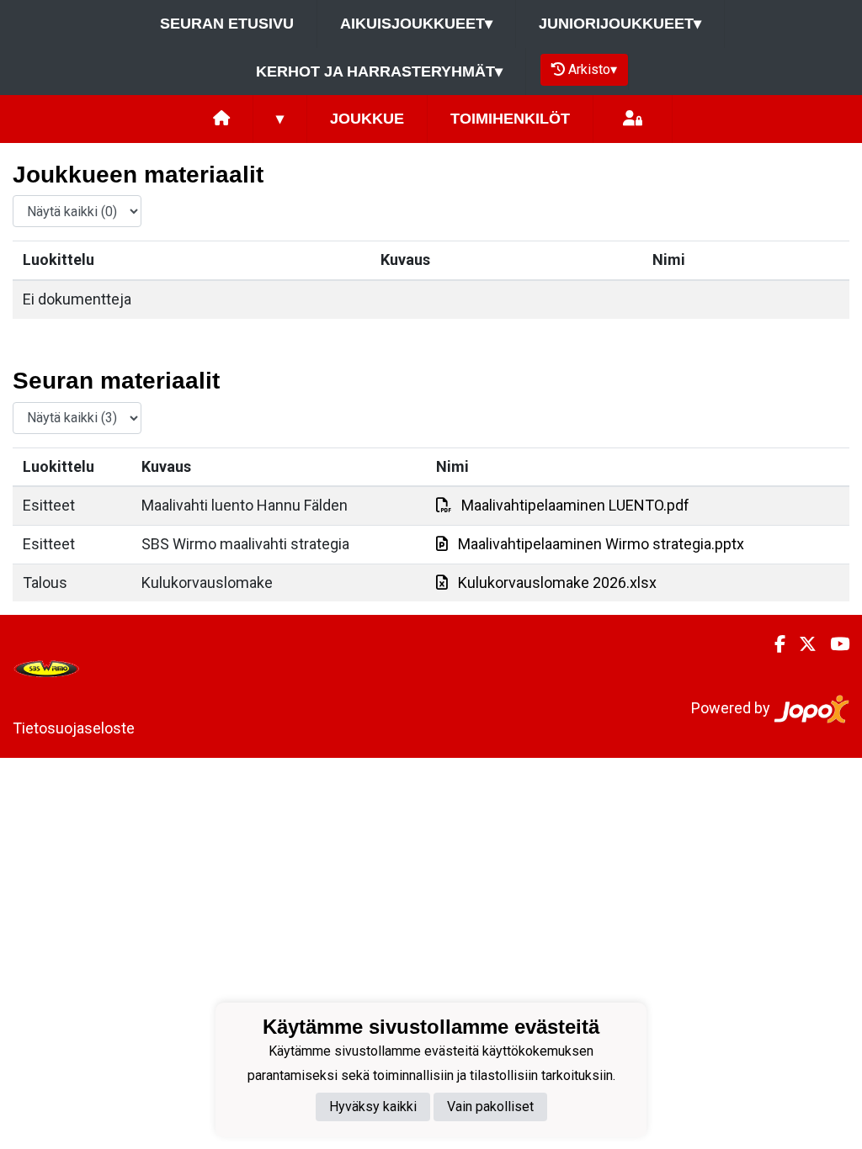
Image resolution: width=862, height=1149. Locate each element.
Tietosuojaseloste (74, 728)
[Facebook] (773, 644)
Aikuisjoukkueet (416, 23)
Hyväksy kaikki (373, 1107)
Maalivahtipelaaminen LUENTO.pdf (575, 505)
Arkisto (592, 69)
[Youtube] (833, 644)
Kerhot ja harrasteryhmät (379, 71)
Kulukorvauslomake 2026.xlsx (557, 582)
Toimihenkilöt (510, 118)
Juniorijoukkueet (620, 23)
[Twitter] (801, 644)
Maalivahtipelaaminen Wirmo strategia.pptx (601, 544)
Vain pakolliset (490, 1107)
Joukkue (367, 118)
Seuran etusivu (227, 23)
